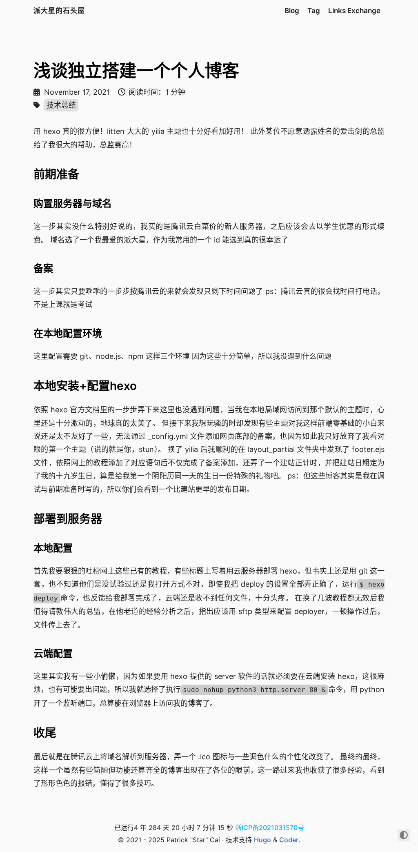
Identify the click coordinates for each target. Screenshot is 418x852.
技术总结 (61, 105)
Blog (292, 11)
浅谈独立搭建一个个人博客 (136, 70)
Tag (313, 11)
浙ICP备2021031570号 (269, 827)
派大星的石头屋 (59, 11)
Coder (288, 840)
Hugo (262, 840)
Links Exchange (354, 11)
